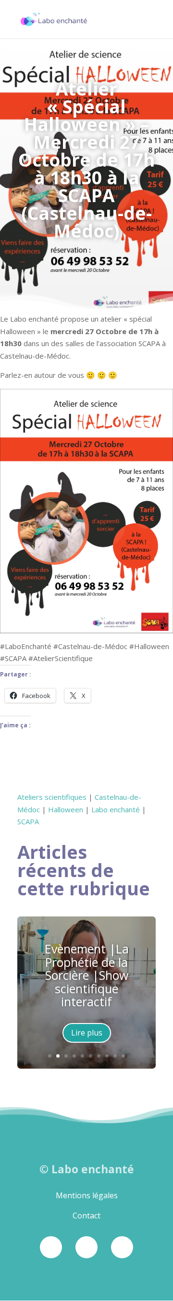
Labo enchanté (115, 809)
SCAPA (28, 821)
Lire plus (86, 1032)
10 (123, 1056)
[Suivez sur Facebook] (51, 1247)
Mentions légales (87, 1195)
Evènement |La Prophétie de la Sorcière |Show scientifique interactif (87, 975)
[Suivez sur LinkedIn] (122, 1247)
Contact (86, 1215)
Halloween (65, 809)
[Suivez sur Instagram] (86, 1247)
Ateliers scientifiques (51, 797)
